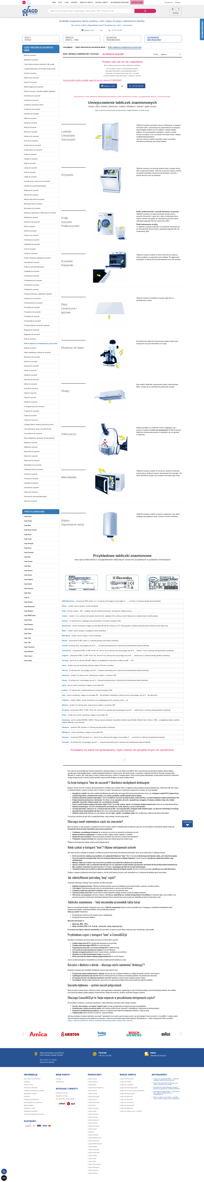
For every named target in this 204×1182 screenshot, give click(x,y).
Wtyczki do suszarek (31, 456)
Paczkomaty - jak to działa (65, 1099)
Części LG (26, 597)
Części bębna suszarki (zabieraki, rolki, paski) (39, 64)
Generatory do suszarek (32, 96)
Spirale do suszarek (30, 361)
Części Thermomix (29, 647)
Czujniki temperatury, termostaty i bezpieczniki (39, 69)
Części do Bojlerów (126, 1108)
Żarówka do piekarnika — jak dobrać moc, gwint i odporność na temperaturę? (166, 1093)
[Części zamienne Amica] (38, 1034)
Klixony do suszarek (30, 132)
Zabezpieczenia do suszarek (33, 469)
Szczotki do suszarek (31, 388)
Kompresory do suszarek (32, 145)
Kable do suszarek (30, 118)
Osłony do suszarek (30, 253)
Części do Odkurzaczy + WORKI (131, 1111)
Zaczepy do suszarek (31, 479)
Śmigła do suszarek (30, 402)
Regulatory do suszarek (32, 334)
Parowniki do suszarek (31, 262)
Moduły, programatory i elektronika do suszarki (40, 213)
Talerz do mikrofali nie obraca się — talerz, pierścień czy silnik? (166, 1083)
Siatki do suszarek (30, 348)
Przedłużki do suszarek (31, 316)
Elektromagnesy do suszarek (33, 87)
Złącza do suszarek (30, 501)
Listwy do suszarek (30, 177)
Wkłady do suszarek (30, 447)
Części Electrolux (29, 552)
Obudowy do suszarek (31, 240)
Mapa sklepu (28, 1105)
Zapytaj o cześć (89, 30)
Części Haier (27, 566)
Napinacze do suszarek (32, 222)
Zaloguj (177, 2)
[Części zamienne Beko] (102, 1034)
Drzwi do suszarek (30, 73)
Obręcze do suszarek (31, 235)
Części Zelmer (28, 660)
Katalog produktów (31, 1111)
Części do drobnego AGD (128, 1087)
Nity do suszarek (29, 226)
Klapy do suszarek (30, 127)
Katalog (26, 1082)
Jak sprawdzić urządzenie (120, 2)
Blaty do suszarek (30, 55)
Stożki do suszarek (30, 370)
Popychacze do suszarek (32, 298)
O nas (66, 2)
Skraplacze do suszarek (32, 357)
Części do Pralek (125, 1082)
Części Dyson (27, 548)
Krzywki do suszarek (31, 159)
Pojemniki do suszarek (31, 285)
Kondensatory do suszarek (33, 150)
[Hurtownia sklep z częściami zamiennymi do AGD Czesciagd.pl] (30, 11)
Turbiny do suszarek (31, 420)
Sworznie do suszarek (31, 379)
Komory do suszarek (31, 141)
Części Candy (28, 539)
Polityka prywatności (31, 1099)
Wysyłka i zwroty (101, 2)
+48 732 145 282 (116, 30)
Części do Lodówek (126, 1085)
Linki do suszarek (30, 172)
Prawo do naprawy (31, 1087)
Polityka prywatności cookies (34, 1090)
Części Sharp (27, 633)
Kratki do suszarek (30, 154)
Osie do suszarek (30, 249)
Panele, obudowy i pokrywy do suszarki (37, 258)
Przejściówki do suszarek (32, 321)
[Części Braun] (166, 1034)
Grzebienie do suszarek (32, 109)
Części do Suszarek (127, 1102)
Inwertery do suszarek (31, 114)
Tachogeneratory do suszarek (34, 407)
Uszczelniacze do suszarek (33, 433)
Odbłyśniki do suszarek (32, 244)
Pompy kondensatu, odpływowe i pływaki (38, 294)
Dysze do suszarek (30, 82)
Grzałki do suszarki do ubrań (33, 105)
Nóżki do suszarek (30, 231)
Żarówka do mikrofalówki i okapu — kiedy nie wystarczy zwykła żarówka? (166, 1087)
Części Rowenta (28, 624)
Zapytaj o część (136, 2)
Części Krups (27, 593)
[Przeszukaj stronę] (145, 11)
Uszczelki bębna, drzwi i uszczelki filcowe (37, 429)
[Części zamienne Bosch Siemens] (134, 1034)
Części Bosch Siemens (30, 530)
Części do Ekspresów (127, 1093)
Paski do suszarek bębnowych (34, 267)
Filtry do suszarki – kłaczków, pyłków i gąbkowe (39, 91)
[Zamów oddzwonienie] (4, 1171)
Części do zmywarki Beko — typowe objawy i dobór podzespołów (166, 1079)
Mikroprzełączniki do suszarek (34, 199)
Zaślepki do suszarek (31, 483)
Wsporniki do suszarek (31, 452)
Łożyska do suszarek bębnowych (35, 186)
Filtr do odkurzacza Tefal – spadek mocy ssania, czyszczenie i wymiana (166, 1097)
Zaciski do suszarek (30, 474)
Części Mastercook (29, 606)
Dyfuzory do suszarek (31, 78)
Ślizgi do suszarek (30, 397)
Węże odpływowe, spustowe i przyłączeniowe (39, 438)
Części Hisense (28, 570)
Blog (60, 2)
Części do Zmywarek (127, 1105)
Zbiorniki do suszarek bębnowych (35, 496)
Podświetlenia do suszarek (33, 280)
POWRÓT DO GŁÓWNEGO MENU (34, 511)
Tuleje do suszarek (30, 416)
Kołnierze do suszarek (31, 136)
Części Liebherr (28, 602)
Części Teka (27, 642)
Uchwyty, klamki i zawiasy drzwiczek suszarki (39, 424)
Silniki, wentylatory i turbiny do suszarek (37, 352)
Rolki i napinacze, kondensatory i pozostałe (40, 343)
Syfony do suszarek (30, 384)
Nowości (74, 2)
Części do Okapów (126, 1099)
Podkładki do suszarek (31, 271)
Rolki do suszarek (30, 339)
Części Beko (27, 525)
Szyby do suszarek (30, 393)
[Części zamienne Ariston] (70, 1034)
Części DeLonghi (28, 543)
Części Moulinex (28, 611)
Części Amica (28, 516)
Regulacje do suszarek (31, 330)
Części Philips (28, 620)
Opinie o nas (28, 1085)
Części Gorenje (28, 561)
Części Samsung (28, 629)
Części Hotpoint (28, 579)
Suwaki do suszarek (30, 375)
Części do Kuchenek (127, 1079)
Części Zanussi (28, 656)
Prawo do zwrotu (86, 2)
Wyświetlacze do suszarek (32, 465)
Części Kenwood (28, 588)
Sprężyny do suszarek (31, 366)
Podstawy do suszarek (31, 276)
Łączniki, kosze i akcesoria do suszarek (37, 181)
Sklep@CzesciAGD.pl (158, 1055)
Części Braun (27, 534)
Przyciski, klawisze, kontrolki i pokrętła (36, 325)
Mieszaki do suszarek (31, 195)
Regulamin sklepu (30, 1093)
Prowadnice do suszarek (32, 312)
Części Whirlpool (28, 651)
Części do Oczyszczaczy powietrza (132, 1090)
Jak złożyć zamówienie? (32, 1079)
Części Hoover (28, 575)
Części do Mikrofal (126, 1096)
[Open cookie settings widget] (4, 1178)
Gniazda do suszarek (31, 100)
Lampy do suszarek (30, 168)
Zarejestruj (168, 2)
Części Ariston (28, 521)
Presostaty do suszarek (32, 307)
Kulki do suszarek (30, 163)
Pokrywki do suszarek (31, 289)
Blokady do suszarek (31, 60)
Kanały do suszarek (30, 123)
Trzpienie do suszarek (31, 411)
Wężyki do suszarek (30, 443)
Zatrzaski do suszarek (31, 488)
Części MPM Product (30, 615)
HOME (54, 2)
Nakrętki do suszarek (31, 217)
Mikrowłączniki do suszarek (33, 204)
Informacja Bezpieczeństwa (34, 1114)
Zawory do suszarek (31, 492)
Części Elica (27, 557)
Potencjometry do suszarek (33, 303)
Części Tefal (27, 638)
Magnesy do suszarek (31, 190)
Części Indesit (28, 584)
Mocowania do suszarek (32, 208)
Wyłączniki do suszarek (31, 460)
